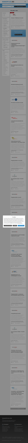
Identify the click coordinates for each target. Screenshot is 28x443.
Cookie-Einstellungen (8, 225)
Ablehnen (14, 225)
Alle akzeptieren (21, 225)
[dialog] (14, 221)
